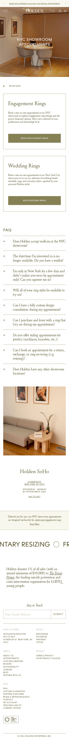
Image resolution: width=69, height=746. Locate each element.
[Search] (53, 11)
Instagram (42, 634)
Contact (8, 700)
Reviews (7, 664)
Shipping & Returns (13, 694)
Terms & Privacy (44, 656)
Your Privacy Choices (48, 658)
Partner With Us (12, 675)
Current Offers (12, 708)
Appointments (11, 658)
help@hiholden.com (14, 634)
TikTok (39, 642)
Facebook (41, 637)
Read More (34, 524)
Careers (7, 670)
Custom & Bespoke (13, 661)
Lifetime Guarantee (14, 691)
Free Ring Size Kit (12, 705)
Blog (6, 672)
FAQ (5, 688)
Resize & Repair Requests (16, 697)
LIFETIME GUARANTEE (47, 4)
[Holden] (34, 10)
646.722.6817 (35, 497)
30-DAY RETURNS (29, 4)
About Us (8, 656)
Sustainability (11, 667)
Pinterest (41, 639)
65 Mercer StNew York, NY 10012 (34, 483)
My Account (10, 702)
